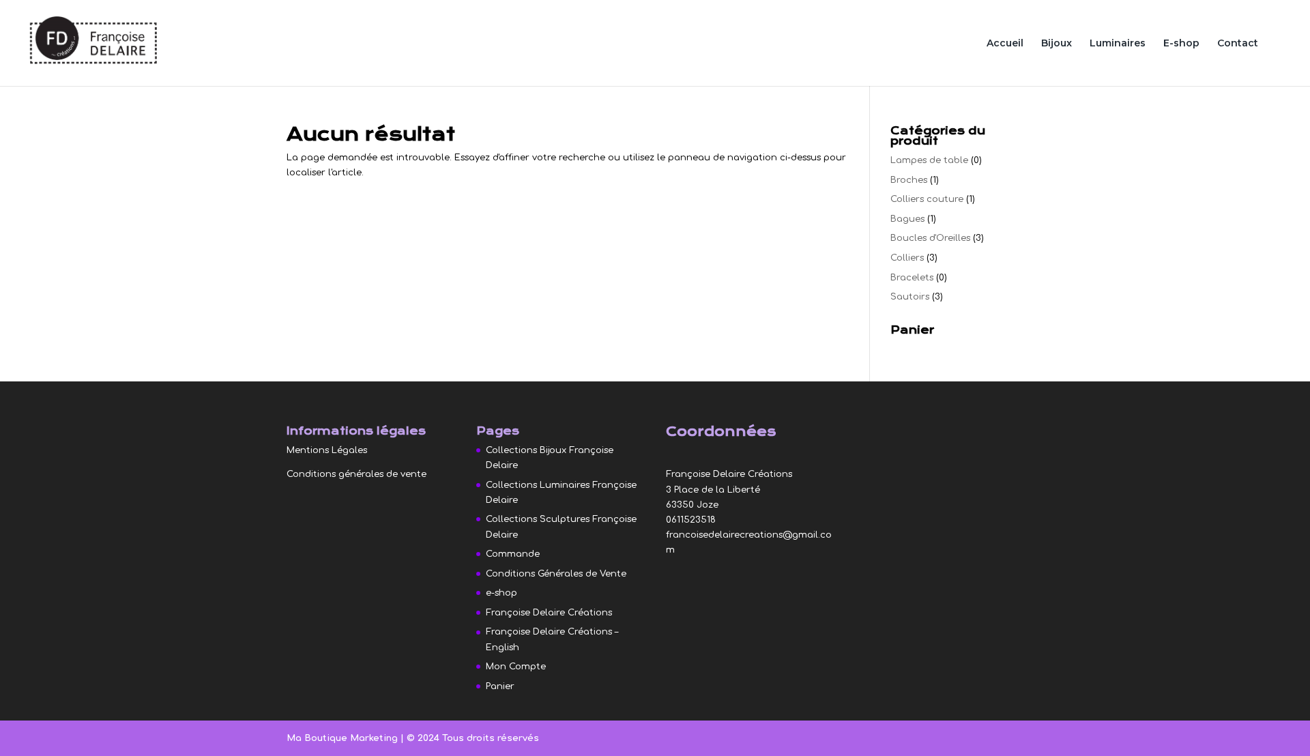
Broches (908, 180)
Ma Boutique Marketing (344, 738)
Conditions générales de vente (356, 474)
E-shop (1181, 43)
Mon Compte (516, 666)
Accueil (1005, 43)
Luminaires (1118, 43)
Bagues (907, 219)
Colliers (907, 258)
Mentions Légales (327, 450)
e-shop (501, 593)
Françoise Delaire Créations (549, 612)
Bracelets (911, 277)
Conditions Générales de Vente (556, 574)
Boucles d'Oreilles (930, 238)
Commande (513, 554)
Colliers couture (926, 199)
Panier (500, 686)
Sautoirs (909, 297)
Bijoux (1056, 43)
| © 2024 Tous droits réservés (470, 738)
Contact (1237, 43)
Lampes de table (929, 160)
